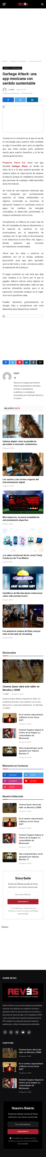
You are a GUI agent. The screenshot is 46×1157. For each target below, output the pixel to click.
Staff (12, 90)
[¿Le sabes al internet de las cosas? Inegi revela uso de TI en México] (23, 540)
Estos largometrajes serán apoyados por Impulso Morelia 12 (31, 751)
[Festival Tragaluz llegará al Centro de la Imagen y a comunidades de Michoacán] (10, 733)
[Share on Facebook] (8, 99)
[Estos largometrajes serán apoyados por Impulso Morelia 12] (10, 751)
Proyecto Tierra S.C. (14, 162)
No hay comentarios (12, 93)
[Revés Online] (23, 4)
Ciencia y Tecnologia (12, 68)
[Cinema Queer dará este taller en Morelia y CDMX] (23, 671)
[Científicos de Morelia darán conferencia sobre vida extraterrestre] (23, 578)
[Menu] (4, 4)
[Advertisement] (23, 34)
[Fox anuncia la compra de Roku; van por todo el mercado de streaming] (23, 616)
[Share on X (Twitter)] (20, 99)
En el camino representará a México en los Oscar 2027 (31, 717)
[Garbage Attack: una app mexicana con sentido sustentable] (23, 118)
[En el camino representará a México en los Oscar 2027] (10, 718)
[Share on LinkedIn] (32, 99)
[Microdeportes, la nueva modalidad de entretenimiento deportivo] (23, 502)
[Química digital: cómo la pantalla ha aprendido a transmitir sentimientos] (23, 426)
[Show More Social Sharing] (41, 99)
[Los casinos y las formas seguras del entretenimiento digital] (23, 464)
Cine (5, 681)
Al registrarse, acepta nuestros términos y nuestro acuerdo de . (23, 911)
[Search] (42, 4)
